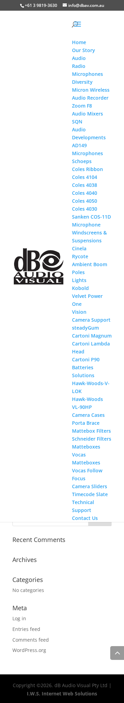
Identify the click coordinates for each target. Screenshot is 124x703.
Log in (19, 618)
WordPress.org (29, 650)
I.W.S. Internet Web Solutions (62, 693)
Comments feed (30, 639)
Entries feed (26, 629)
